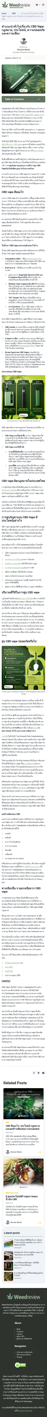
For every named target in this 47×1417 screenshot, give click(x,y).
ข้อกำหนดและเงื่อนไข (24, 1355)
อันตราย (34, 728)
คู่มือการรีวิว (21, 1336)
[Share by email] (43, 1073)
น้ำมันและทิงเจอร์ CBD (14, 963)
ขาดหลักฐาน (22, 788)
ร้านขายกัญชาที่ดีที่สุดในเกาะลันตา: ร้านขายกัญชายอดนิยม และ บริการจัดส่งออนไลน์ (28, 1242)
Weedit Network (25, 1411)
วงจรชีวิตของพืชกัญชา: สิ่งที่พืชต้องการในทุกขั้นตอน (26, 1264)
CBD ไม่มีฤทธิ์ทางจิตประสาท (32, 115)
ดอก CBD (9, 967)
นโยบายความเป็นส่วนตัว (25, 1352)
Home (4, 13)
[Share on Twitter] (39, 1073)
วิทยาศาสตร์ (14, 1193)
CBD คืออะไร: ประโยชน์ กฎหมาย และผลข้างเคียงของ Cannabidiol (23, 1127)
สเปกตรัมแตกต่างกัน (33, 259)
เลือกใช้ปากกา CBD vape (12, 144)
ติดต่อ (18, 1329)
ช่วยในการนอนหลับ (13, 563)
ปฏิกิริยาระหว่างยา (32, 867)
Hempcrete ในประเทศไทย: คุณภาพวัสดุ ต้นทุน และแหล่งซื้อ (28, 1253)
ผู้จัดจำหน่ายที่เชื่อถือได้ (24, 1339)
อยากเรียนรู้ (38, 151)
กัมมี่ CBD (9, 971)
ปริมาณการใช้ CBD (25, 598)
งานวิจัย (5, 736)
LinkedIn (19, 1334)
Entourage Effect (28, 346)
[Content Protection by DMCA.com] (20, 1365)
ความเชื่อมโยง (29, 764)
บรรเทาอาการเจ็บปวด (14, 559)
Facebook (20, 1331)
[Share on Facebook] (34, 1073)
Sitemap (19, 1357)
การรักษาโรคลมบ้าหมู (14, 568)
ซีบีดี (14, 13)
